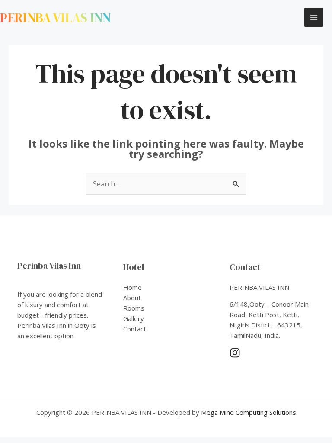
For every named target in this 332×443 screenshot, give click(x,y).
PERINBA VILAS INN (55, 17)
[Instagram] (235, 352)
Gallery (133, 318)
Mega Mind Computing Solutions (248, 412)
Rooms (133, 308)
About (132, 297)
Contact (134, 328)
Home (132, 287)
